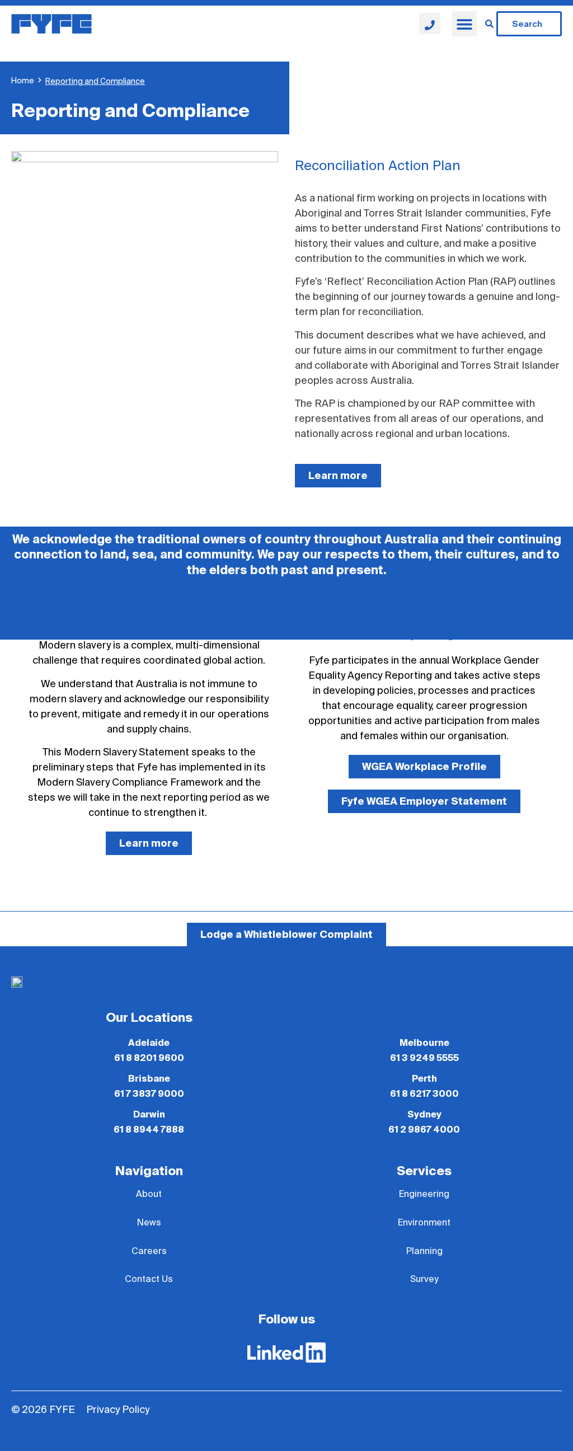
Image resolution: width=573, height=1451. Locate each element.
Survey (424, 1279)
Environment (424, 1222)
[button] (464, 23)
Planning (424, 1251)
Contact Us (149, 1279)
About (149, 1194)
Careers (149, 1251)
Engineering (424, 1194)
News (149, 1222)
